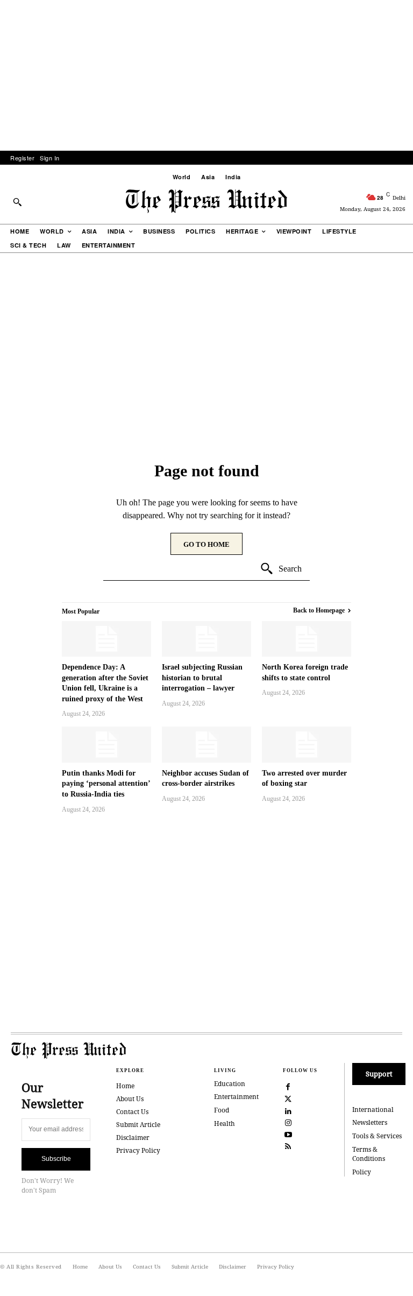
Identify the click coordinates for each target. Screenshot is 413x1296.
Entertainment (236, 1096)
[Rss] (288, 1145)
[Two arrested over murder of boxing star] (306, 744)
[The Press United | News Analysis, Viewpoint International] (206, 201)
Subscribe (56, 1159)
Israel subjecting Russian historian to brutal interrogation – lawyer (202, 677)
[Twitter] (288, 1098)
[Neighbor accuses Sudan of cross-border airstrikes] (206, 744)
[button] (17, 202)
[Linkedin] (288, 1109)
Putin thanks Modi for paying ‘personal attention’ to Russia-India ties (106, 783)
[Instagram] (288, 1121)
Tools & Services (377, 1135)
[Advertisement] (206, 75)
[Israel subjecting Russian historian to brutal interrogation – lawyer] (206, 639)
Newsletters (369, 1122)
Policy (361, 1172)
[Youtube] (288, 1133)
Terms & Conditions (368, 1154)
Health (224, 1123)
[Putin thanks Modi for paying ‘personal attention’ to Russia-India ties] (106, 744)
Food (221, 1110)
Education (229, 1083)
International (373, 1109)
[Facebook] (288, 1086)
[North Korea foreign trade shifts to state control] (306, 639)
